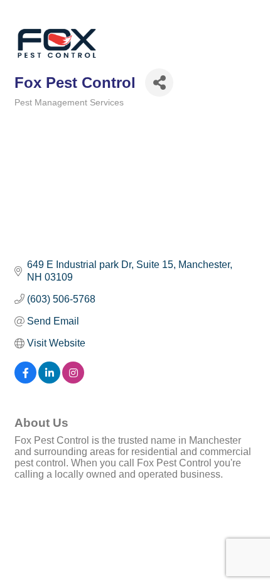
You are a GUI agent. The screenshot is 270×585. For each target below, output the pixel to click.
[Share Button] (159, 82)
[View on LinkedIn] (49, 380)
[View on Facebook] (25, 380)
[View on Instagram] (73, 380)
